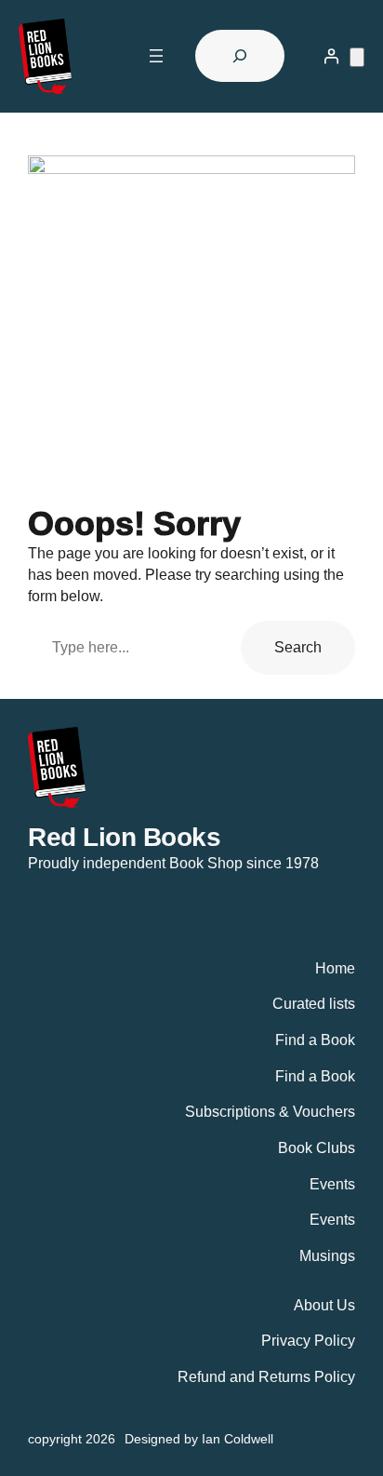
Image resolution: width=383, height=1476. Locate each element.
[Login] (331, 55)
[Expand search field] (239, 56)
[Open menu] (156, 56)
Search (298, 646)
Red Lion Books (124, 837)
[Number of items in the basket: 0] (357, 57)
